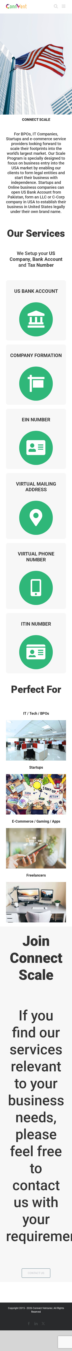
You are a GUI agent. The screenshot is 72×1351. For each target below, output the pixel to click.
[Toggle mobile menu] (64, 6)
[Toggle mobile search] (56, 6)
